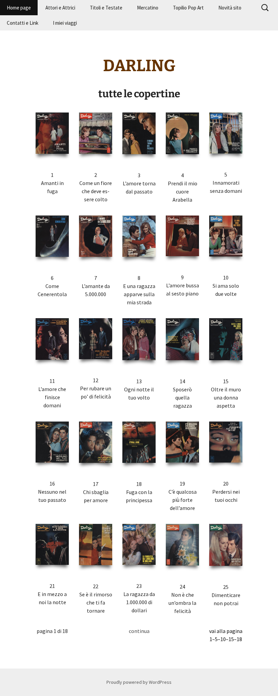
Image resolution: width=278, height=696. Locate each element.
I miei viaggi (65, 23)
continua (139, 631)
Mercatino (147, 7)
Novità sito (229, 7)
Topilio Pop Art (188, 7)
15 (231, 639)
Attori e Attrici (60, 7)
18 (239, 639)
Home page (19, 7)
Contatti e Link (22, 23)
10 (223, 639)
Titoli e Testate (106, 7)
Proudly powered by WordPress (139, 682)
